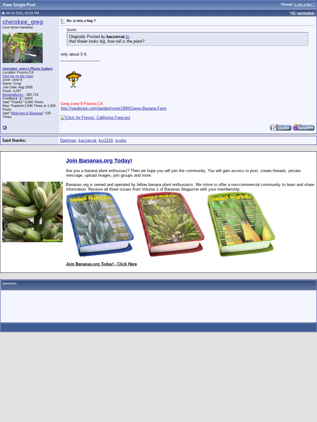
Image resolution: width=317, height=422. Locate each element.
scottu (120, 140)
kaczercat (87, 140)
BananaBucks (13, 94)
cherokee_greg (22, 22)
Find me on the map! (17, 76)
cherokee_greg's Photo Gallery (27, 68)
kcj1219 (106, 140)
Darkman (68, 140)
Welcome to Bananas (27, 113)
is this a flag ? (304, 4)
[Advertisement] (158, 306)
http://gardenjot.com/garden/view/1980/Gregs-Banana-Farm (114, 108)
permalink (306, 13)
